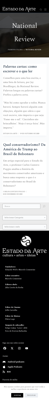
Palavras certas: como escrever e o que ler (20, 69)
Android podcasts (16, 361)
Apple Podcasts (15, 366)
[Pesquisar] (41, 9)
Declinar (31, 395)
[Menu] (45, 9)
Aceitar (17, 395)
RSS (9, 371)
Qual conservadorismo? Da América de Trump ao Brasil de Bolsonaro (24, 149)
